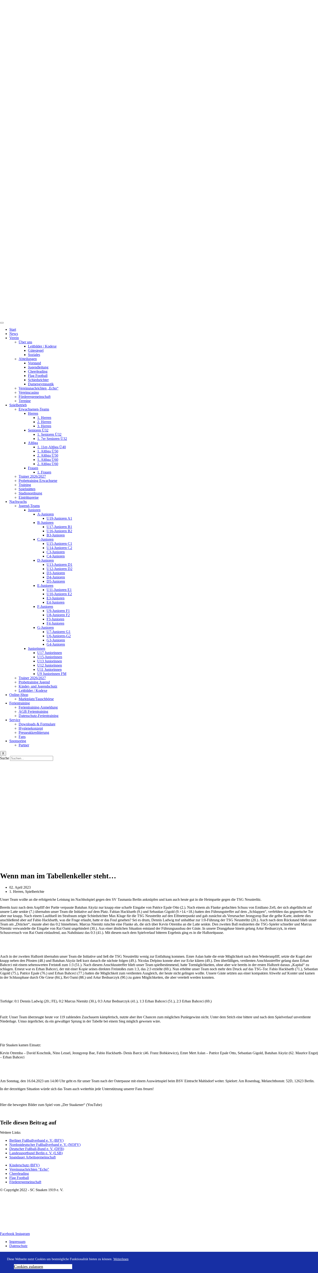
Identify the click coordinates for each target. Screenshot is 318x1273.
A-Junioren (45, 514)
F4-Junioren (55, 623)
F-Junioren (45, 607)
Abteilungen (28, 359)
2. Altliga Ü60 (47, 464)
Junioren (34, 510)
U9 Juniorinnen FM (51, 674)
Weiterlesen (121, 1259)
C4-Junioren (56, 556)
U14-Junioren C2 (59, 548)
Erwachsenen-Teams (34, 409)
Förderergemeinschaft (35, 397)
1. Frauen (44, 472)
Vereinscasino (29, 392)
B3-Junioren (56, 535)
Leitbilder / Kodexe (42, 346)
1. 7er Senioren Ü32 (52, 439)
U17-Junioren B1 (59, 527)
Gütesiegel (36, 350)
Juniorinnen (36, 648)
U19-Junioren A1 (59, 518)
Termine (25, 401)
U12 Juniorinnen (49, 665)
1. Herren (44, 418)
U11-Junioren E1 (59, 590)
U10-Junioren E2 (59, 594)
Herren (33, 413)
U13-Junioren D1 (59, 565)
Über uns (25, 342)
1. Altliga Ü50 (47, 451)
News (13, 334)
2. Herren (44, 422)
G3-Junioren (56, 640)
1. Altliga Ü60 (47, 460)
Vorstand (34, 363)
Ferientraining (19, 703)
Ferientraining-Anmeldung (38, 707)
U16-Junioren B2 (59, 531)
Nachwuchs (18, 502)
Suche (4, 758)
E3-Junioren (55, 598)
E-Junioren (45, 586)
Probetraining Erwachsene (38, 481)
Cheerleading (37, 371)
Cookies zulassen (28, 1266)
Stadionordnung (30, 493)
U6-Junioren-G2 (59, 636)
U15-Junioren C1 (59, 544)
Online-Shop (18, 695)
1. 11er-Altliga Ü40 (51, 447)
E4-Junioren (55, 602)
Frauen (33, 468)
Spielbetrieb (18, 405)
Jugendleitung (38, 367)
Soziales (34, 355)
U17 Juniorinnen (49, 653)
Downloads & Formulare (37, 724)
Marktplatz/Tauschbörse (36, 699)
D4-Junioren (56, 577)
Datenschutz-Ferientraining (38, 716)
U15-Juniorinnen (49, 657)
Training (25, 485)
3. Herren (44, 426)
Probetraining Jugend (34, 682)
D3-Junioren (56, 573)
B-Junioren (45, 523)
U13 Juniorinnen (49, 661)
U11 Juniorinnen (49, 669)
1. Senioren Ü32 (49, 434)
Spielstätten (27, 489)
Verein (14, 338)
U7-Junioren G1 (59, 632)
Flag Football (37, 376)
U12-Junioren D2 (59, 569)
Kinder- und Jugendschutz (38, 686)
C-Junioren (45, 539)
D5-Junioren (56, 581)
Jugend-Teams (29, 506)
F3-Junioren (55, 619)
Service (14, 720)
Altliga (33, 443)
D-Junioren (45, 560)
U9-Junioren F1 (58, 611)
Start (12, 329)
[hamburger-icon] (2, 322)
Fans (22, 737)
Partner (24, 745)
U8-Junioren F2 (58, 615)
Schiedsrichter (38, 380)
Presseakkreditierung (34, 732)
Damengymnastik (41, 384)
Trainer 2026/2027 (32, 476)
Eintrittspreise (29, 497)
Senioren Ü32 (38, 430)
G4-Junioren (56, 644)
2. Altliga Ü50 (47, 455)
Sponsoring (17, 741)
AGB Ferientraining (33, 711)
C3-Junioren (56, 552)
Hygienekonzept (31, 728)
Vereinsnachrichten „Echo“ (38, 388)
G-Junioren (45, 628)
